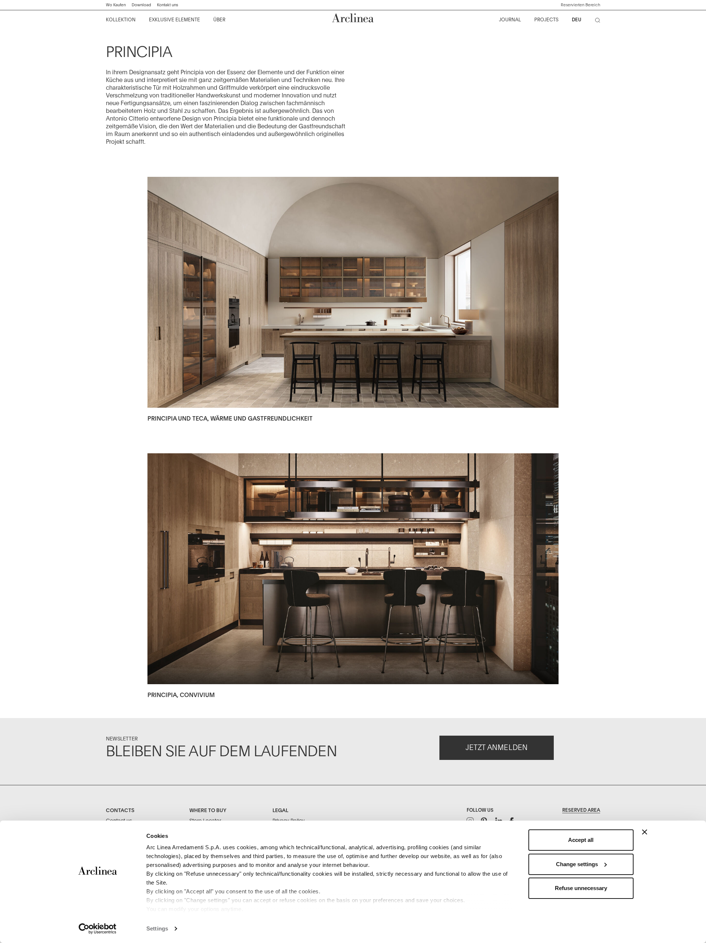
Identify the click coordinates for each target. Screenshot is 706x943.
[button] (580, 5)
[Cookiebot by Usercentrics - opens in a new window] (97, 928)
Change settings (577, 864)
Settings (157, 928)
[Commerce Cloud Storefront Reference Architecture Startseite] (353, 18)
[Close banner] (644, 832)
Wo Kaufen (116, 5)
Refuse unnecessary (581, 888)
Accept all (580, 840)
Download (141, 5)
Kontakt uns (167, 5)
